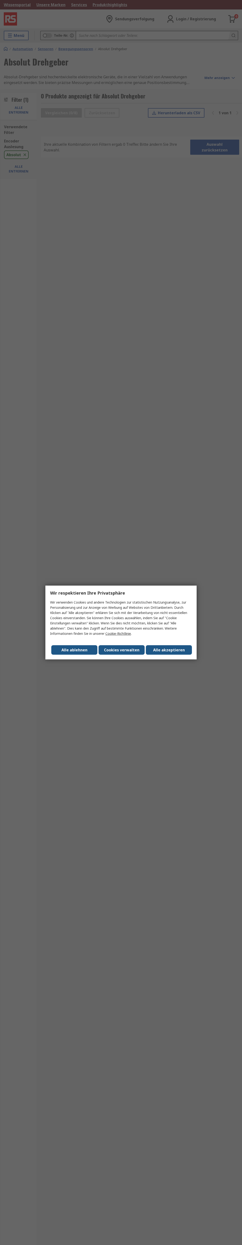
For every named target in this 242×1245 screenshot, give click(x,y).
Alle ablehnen (74, 650)
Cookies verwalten (121, 650)
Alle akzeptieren (169, 650)
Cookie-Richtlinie (118, 633)
